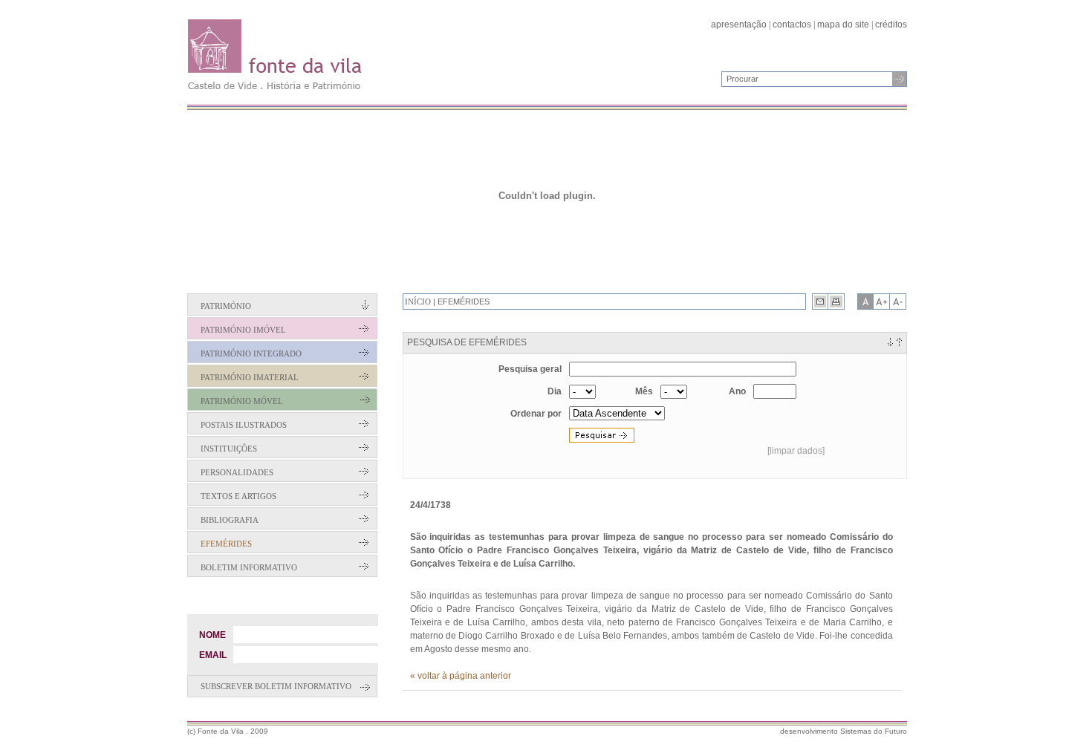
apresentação (739, 24)
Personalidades (237, 472)
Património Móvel (242, 401)
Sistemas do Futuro (873, 731)
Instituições (229, 448)
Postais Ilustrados (244, 424)
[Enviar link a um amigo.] (820, 301)
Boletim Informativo (249, 567)
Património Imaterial (250, 377)
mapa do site (843, 24)
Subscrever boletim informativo (276, 686)
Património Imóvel (243, 329)
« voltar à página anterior (460, 676)
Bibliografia (230, 519)
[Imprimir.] (836, 301)
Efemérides (226, 543)
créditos (891, 24)
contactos (792, 24)
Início (418, 301)
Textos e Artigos (238, 496)
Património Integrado (251, 353)
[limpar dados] (796, 451)
